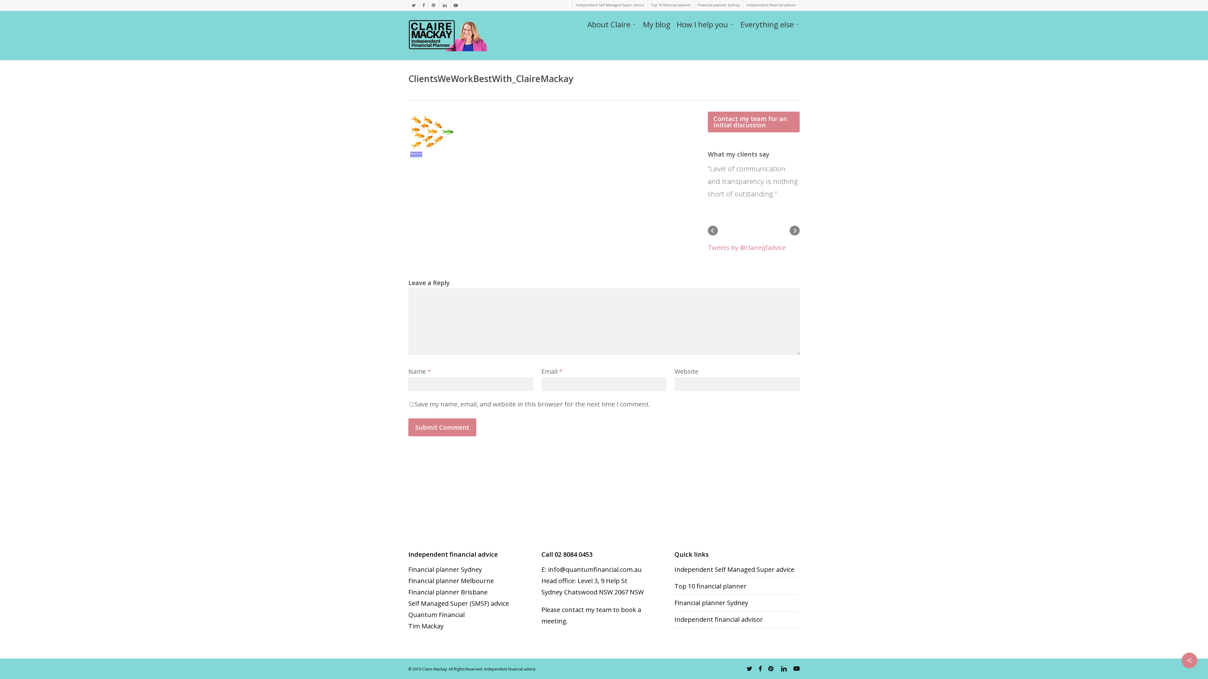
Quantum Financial (436, 614)
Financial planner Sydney (445, 569)
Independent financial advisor (718, 619)
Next (795, 231)
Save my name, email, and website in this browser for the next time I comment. (532, 404)
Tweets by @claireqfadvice (747, 247)
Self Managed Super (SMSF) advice (458, 603)
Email (551, 371)
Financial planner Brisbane (448, 592)
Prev (713, 231)
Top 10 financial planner (710, 586)
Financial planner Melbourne (451, 581)
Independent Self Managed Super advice (734, 569)
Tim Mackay (426, 626)
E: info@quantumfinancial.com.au (591, 569)
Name (419, 371)
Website (686, 371)
